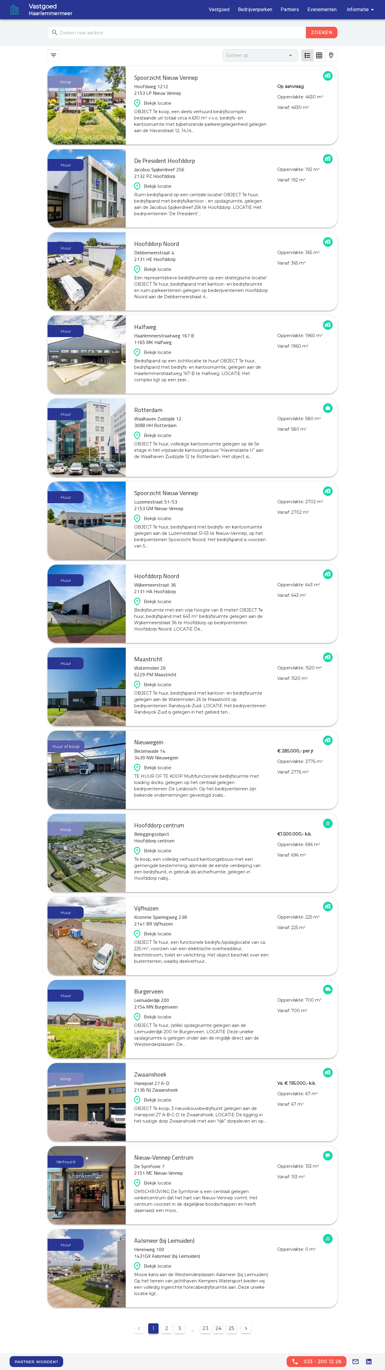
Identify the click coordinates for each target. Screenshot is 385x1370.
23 (205, 1328)
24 (218, 1328)
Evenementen (322, 9)
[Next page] (246, 1328)
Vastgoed (219, 9)
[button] (260, 55)
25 (231, 1328)
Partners (290, 9)
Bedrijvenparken (255, 9)
